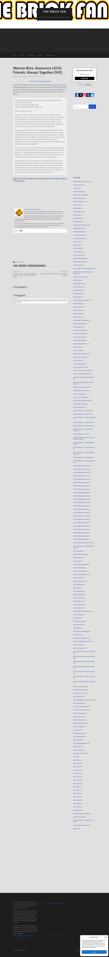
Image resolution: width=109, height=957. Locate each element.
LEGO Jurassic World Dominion (82, 370)
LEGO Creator (77, 255)
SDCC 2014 (76, 766)
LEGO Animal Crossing (79, 195)
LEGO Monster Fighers (79, 571)
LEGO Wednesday (78, 736)
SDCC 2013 (76, 763)
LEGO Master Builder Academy (81, 400)
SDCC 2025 (76, 803)
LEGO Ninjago (77, 591)
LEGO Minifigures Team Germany (82, 542)
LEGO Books (76, 218)
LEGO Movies (77, 578)
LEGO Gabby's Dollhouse (80, 320)
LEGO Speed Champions (80, 638)
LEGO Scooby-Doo (78, 621)
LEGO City (76, 248)
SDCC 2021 (76, 790)
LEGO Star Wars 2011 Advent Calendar (84, 651)
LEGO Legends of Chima (79, 390)
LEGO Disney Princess (79, 277)
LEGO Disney (77, 265)
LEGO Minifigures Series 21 (80, 502)
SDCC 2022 (76, 793)
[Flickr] (21, 231)
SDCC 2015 (76, 770)
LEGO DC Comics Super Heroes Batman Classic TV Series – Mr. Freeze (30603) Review (24, 274)
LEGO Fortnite (77, 310)
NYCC (75, 756)
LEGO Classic (77, 251)
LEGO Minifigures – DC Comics (81, 410)
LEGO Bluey (76, 215)
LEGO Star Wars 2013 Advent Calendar (84, 661)
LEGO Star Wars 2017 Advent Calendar (84, 676)
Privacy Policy (56, 903)
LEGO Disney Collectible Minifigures (83, 268)
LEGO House (76, 347)
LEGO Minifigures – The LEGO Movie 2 (84, 447)
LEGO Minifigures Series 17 (80, 489)
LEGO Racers (76, 618)
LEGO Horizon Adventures (80, 343)
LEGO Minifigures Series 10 (80, 465)
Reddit (22, 181)
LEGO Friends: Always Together (37, 265)
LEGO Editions (77, 290)
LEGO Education (77, 293)
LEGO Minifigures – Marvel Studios (83, 425)
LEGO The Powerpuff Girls (80, 710)
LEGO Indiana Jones (78, 357)
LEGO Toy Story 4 (78, 716)
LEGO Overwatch (78, 604)
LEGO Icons (76, 350)
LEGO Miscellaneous (79, 554)
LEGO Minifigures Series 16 (80, 486)
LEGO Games (77, 327)
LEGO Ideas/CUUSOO (79, 353)
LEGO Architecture (78, 201)
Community (76, 185)
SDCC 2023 (76, 797)
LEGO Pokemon (77, 614)
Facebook (48, 178)
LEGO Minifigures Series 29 (80, 529)
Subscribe (84, 78)
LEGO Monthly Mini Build (80, 574)
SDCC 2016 (76, 773)
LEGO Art (76, 205)
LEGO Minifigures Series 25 (80, 516)
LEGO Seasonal (77, 624)
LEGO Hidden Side (78, 340)
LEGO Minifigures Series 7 (80, 532)
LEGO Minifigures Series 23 (80, 509)
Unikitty (75, 828)
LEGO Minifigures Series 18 (80, 492)
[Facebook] (14, 231)
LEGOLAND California (79, 753)
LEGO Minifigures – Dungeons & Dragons (84, 417)
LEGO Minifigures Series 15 (80, 482)
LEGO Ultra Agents (78, 726)
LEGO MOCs (76, 561)
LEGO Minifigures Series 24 (80, 512)
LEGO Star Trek (77, 644)
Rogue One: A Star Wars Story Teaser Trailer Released (54, 273)
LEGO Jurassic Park (78, 364)
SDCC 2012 (76, 760)
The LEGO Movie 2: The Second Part (83, 820)
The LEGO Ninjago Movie (80, 825)
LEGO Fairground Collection (81, 300)
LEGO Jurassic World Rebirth (81, 374)
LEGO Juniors (77, 360)
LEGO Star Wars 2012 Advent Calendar (84, 656)
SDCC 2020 (76, 786)
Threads (16, 181)
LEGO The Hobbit (78, 703)
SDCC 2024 (76, 800)
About (22, 55)
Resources (30, 55)
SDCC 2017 (76, 776)
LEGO (15, 265)
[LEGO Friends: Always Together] (40, 81)
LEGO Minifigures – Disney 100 (81, 414)
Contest (75, 188)
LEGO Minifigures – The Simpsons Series (84, 460)
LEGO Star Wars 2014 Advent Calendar (84, 666)
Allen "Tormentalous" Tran (32, 76)
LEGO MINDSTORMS (79, 404)
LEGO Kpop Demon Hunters (81, 387)
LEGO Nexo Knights (78, 581)
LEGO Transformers (78, 720)
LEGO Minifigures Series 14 (80, 479)
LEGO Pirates (77, 608)
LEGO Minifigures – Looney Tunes (82, 422)
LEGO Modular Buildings (80, 564)
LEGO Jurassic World (79, 367)
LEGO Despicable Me (79, 258)
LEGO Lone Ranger (78, 394)
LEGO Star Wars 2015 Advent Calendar (84, 671)
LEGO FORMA (77, 303)
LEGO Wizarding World (79, 743)
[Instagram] (19, 231)
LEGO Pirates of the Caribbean (81, 611)
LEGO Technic (77, 696)
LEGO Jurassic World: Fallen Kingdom (83, 377)
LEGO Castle (76, 245)
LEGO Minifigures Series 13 (80, 475)
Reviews (40, 55)
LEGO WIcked (77, 740)
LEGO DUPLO (77, 287)
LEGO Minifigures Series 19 (80, 496)
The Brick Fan (54, 11)
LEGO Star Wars (77, 648)
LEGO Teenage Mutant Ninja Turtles (83, 700)
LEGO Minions (77, 551)
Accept (94, 952)
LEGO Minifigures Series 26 (80, 519)
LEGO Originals (77, 601)
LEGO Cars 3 (76, 241)
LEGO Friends (19, 262)
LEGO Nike (76, 588)
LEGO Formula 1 (77, 307)
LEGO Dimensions (78, 261)
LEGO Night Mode (78, 584)
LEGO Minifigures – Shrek (80, 434)
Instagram (63, 178)
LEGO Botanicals (78, 228)
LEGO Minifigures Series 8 (80, 536)
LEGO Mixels (76, 557)
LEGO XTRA (76, 746)
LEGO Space (76, 634)
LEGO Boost (76, 221)
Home (15, 55)
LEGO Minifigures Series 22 (80, 506)
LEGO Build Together (79, 238)
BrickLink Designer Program (80, 181)
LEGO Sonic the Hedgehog (80, 631)
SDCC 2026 (76, 807)
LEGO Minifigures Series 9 (80, 539)
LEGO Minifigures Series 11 (80, 469)
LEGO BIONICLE (78, 211)
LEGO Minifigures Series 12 (80, 472)
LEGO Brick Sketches (79, 231)
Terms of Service (47, 903)
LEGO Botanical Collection (80, 225)
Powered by (81, 84)
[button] (106, 937)
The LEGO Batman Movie (80, 813)
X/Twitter (55, 178)
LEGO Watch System (79, 733)
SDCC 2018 (76, 780)
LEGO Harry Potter (78, 333)
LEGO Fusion (77, 317)
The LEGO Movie (78, 817)
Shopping (75, 810)
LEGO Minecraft (77, 407)
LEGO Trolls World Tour (79, 723)
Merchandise (50, 55)
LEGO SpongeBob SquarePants (81, 641)
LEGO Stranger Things (79, 686)
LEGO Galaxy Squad (78, 323)
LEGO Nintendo (77, 594)
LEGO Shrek (76, 628)
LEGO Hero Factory (78, 337)
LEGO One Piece (77, 598)
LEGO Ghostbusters (78, 330)
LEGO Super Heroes (78, 689)
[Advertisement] (54, 40)
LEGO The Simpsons (78, 713)
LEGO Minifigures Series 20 (80, 499)
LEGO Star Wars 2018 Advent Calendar (84, 681)
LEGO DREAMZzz (78, 283)
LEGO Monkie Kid (78, 567)
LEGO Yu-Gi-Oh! (78, 750)
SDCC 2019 (76, 783)
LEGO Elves (76, 297)
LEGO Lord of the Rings (79, 397)
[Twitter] (17, 231)
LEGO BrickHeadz (78, 235)
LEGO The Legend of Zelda (80, 706)
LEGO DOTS (76, 280)
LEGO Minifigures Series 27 (80, 522)
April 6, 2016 (17, 76)
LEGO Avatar (76, 208)
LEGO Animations (78, 198)
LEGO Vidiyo (76, 730)
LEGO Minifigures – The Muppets (82, 457)
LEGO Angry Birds (78, 191)
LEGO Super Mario (78, 693)
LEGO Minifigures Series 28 (80, 526)
